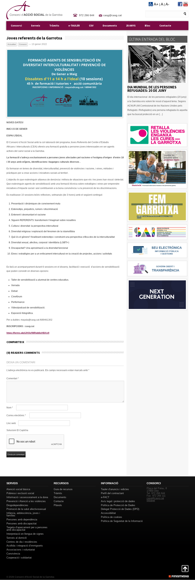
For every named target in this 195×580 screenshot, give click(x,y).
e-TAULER (74, 25)
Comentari (12, 378)
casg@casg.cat (112, 15)
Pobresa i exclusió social (20, 493)
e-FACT (105, 497)
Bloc (147, 25)
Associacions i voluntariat (20, 549)
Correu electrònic (16, 415)
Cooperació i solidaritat (19, 557)
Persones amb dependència (21, 519)
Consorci (16, 25)
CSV (91, 25)
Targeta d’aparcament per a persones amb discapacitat (26, 528)
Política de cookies (111, 517)
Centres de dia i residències (21, 541)
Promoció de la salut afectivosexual (26, 509)
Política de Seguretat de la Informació (122, 521)
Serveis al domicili (16, 537)
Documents (110, 25)
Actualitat (12, 44)
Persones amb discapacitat (21, 523)
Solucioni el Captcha (17, 430)
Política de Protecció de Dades (118, 505)
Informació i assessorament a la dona (27, 497)
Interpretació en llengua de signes (25, 533)
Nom (9, 407)
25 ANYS (131, 25)
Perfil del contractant (112, 493)
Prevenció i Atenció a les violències (26, 501)
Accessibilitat (108, 513)
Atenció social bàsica (18, 489)
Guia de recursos (63, 489)
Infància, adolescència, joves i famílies (23, 514)
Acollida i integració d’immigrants (24, 545)
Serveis (35, 25)
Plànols (58, 505)
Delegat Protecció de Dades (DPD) (120, 509)
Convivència (13, 553)
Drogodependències (17, 505)
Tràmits (54, 25)
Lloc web (11, 423)
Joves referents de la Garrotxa (34, 38)
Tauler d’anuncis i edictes (115, 489)
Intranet (151, 500)
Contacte (165, 25)
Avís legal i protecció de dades (118, 501)
